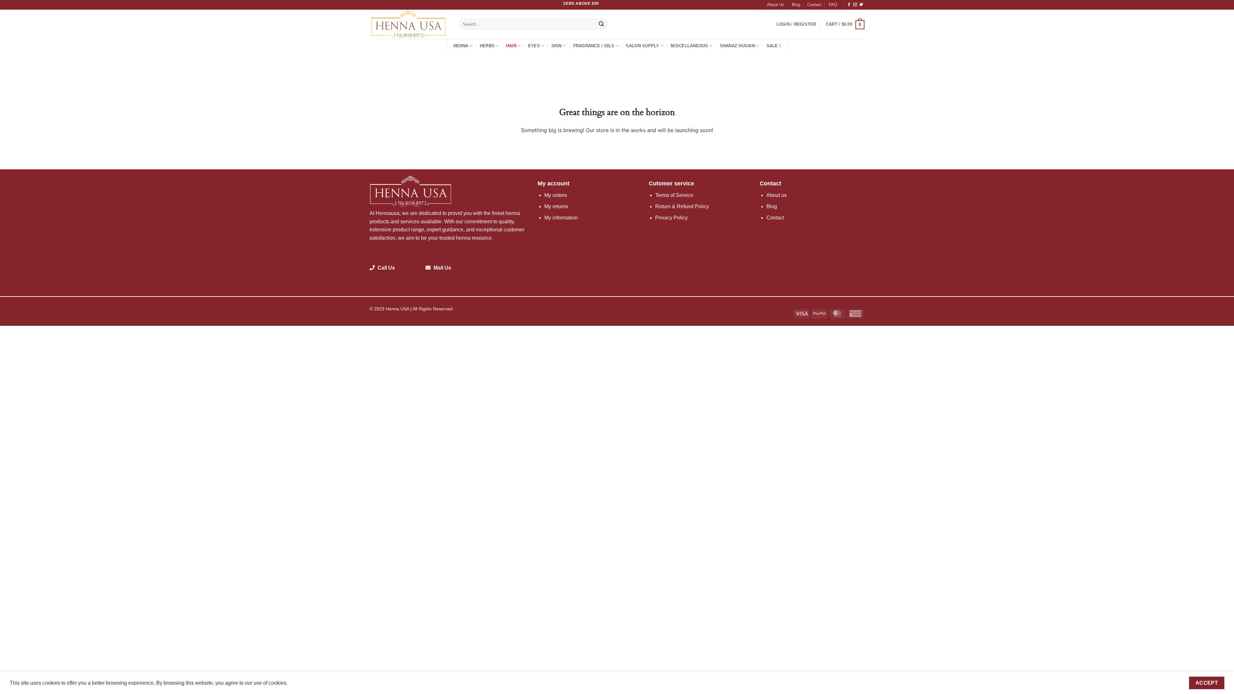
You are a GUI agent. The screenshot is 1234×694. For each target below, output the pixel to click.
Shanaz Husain (737, 45)
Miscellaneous (689, 45)
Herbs (487, 45)
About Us (775, 4)
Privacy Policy (671, 217)
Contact (814, 4)
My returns (556, 206)
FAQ (833, 4)
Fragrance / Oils (593, 45)
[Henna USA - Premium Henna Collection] (410, 24)
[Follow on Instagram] (855, 5)
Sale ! (773, 45)
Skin (556, 45)
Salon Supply (642, 45)
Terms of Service (674, 195)
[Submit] (601, 24)
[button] (796, 24)
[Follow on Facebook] (849, 5)
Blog (796, 4)
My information (561, 217)
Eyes (534, 45)
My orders (555, 195)
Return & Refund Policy (682, 206)
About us (776, 195)
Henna (460, 45)
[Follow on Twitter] (861, 5)
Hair (511, 45)
